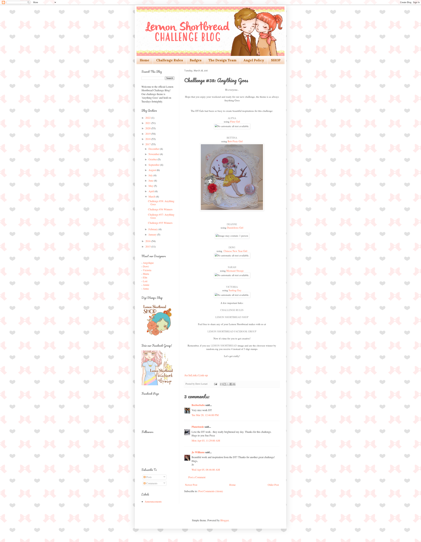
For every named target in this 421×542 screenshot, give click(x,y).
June (151, 180)
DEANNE (232, 224)
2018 (148, 139)
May (151, 185)
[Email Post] (215, 383)
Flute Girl (235, 121)
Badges (195, 60)
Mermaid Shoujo (235, 270)
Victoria (147, 270)
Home (144, 60)
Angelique (148, 262)
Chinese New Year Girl (235, 251)
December (154, 148)
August (153, 170)
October (153, 159)
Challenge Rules (169, 60)
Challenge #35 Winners (160, 222)
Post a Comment (196, 477)
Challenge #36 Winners (160, 209)
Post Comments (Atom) (210, 491)
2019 (148, 133)
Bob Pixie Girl (235, 141)
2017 (148, 144)
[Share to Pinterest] (234, 384)
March (152, 196)
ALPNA (232, 118)
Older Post (273, 484)
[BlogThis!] (224, 384)
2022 (148, 117)
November (154, 154)
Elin (145, 277)
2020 (148, 128)
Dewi (146, 266)
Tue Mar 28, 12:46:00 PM (205, 415)
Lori (145, 281)
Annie (146, 284)
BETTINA (232, 137)
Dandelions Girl (235, 227)
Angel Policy (253, 60)
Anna (146, 288)
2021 (148, 123)
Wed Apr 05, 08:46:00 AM (206, 469)
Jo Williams (198, 452)
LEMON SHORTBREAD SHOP (231, 317)
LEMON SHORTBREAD (224, 345)
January (153, 234)
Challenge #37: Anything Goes (161, 216)
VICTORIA (232, 286)
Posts (149, 477)
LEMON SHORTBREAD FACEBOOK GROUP (232, 331)
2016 (148, 241)
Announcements (153, 501)
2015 (148, 246)
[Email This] (221, 384)
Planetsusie (198, 427)
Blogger (224, 520)
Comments (151, 483)
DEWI (232, 247)
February (154, 229)
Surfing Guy (235, 290)
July (151, 175)
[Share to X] (227, 384)
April (152, 191)
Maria (146, 273)
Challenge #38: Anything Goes (161, 202)
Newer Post (191, 484)
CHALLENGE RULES (232, 310)
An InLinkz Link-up (196, 375)
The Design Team (222, 60)
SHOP (275, 60)
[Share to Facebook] (231, 384)
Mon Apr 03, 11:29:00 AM (206, 440)
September (154, 164)
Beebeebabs (198, 405)
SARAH (232, 267)
